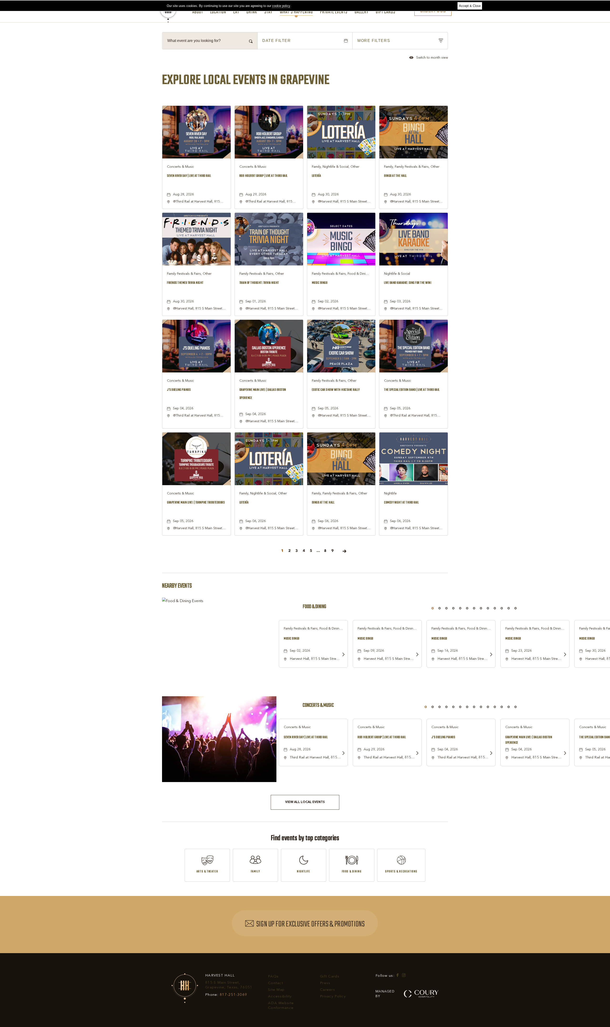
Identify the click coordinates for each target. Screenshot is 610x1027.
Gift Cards (385, 12)
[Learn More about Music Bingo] (489, 655)
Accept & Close (470, 6)
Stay (268, 12)
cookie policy (281, 6)
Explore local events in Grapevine (246, 80)
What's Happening (296, 12)
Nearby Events (177, 586)
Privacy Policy (333, 996)
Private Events (333, 12)
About (197, 12)
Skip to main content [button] (20, 3)
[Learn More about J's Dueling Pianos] (489, 754)
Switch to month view (428, 58)
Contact (275, 983)
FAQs (273, 976)
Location (218, 12)
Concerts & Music (318, 705)
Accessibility (280, 996)
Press (325, 983)
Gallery (362, 12)
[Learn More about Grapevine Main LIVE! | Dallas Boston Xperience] (563, 754)
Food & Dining (314, 607)
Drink (251, 12)
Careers (327, 990)
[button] (305, 802)
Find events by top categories (305, 838)
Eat (236, 12)
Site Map (276, 990)
